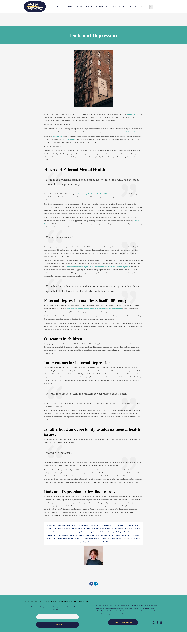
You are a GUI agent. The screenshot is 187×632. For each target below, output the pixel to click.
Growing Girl (57, 136)
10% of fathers (71, 139)
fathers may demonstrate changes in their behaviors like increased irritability (94, 308)
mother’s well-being (134, 114)
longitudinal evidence (130, 132)
